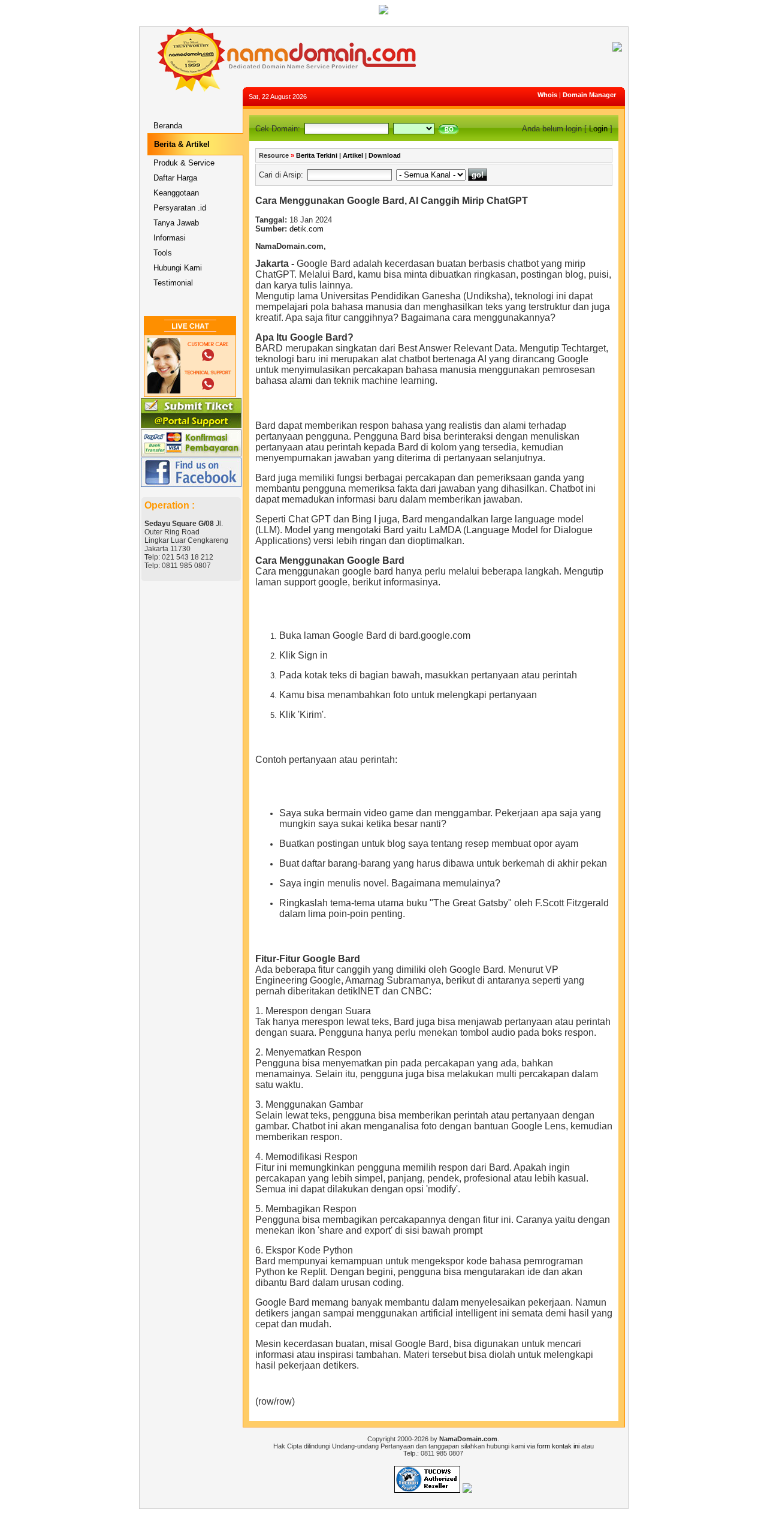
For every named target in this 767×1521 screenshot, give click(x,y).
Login (598, 128)
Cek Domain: (277, 128)
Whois (547, 94)
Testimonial (173, 282)
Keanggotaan (176, 192)
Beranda (167, 125)
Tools (162, 252)
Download (385, 155)
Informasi (169, 237)
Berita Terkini (316, 155)
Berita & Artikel (182, 144)
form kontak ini (558, 1446)
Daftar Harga (175, 177)
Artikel (353, 155)
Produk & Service (184, 162)
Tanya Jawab (176, 222)
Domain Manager (589, 94)
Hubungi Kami (177, 267)
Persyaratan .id (179, 207)
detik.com (306, 228)
